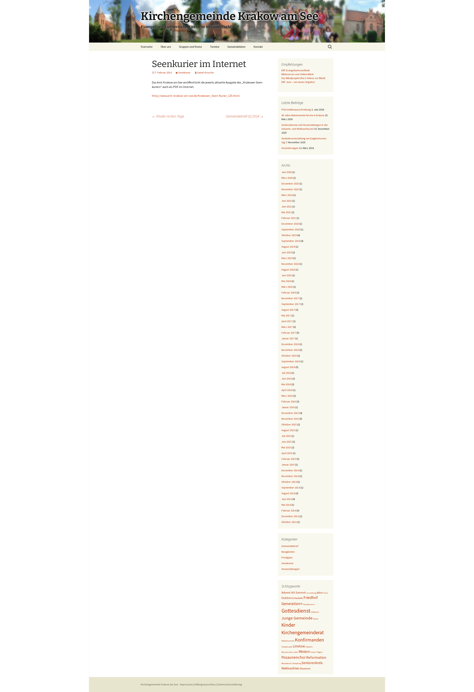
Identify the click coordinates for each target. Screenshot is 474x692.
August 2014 (288, 493)
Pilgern (320, 652)
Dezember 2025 (290, 183)
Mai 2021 (286, 212)
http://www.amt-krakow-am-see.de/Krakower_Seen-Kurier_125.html (196, 96)
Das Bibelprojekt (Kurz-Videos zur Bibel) (303, 78)
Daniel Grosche (205, 72)
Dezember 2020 (290, 223)
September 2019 (290, 241)
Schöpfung (296, 663)
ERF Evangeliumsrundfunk (295, 70)
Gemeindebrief (289, 546)
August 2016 (288, 367)
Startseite (147, 46)
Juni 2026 (286, 172)
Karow (315, 619)
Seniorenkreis (312, 663)
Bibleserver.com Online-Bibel (297, 74)
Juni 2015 (286, 441)
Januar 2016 (288, 407)
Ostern (313, 652)
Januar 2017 (288, 338)
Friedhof (310, 597)
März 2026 (287, 177)
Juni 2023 (286, 200)
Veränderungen (289, 148)
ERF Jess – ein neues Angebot (298, 82)
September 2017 (290, 304)
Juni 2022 (286, 206)
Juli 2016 (286, 372)
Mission (304, 651)
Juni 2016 (286, 378)
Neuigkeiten (288, 551)
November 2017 (290, 298)
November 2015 (290, 418)
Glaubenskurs (309, 604)
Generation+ (292, 603)
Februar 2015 (288, 459)
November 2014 (290, 476)
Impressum (186, 684)
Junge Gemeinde (297, 618)
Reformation (316, 657)
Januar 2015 (288, 464)
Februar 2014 (288, 510)
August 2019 (288, 246)
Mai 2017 (286, 315)
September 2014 (290, 487)
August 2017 (288, 309)
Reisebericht (286, 663)
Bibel (320, 592)
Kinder (288, 625)
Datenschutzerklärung (230, 684)
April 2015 (286, 453)
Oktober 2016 (289, 355)
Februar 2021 (288, 218)
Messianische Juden (289, 652)
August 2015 (288, 430)
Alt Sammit (298, 592)
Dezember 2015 (290, 413)
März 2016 (287, 395)
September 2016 (290, 361)
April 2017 (286, 321)
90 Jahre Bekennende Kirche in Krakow (302, 115)
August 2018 (288, 269)
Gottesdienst (295, 610)
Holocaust (315, 612)
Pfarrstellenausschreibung (296, 109)
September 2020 (290, 229)
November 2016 (290, 350)
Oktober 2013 (289, 522)
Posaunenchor (293, 657)
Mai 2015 (286, 447)
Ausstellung (311, 593)
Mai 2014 (286, 504)
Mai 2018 (286, 281)
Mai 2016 (286, 384)
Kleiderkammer (287, 641)
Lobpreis (309, 647)
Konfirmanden (309, 640)
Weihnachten (290, 668)
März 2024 (287, 195)
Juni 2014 (286, 499)
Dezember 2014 (290, 470)
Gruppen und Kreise (190, 46)
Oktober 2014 (289, 481)
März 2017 (287, 327)
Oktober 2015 (289, 424)
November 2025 (290, 189)
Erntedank (297, 598)
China (325, 593)
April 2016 (286, 390)
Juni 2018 (286, 275)
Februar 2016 (288, 401)
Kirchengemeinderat (302, 632)
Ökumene (305, 668)
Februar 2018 (288, 292)
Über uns (166, 46)
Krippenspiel (286, 647)
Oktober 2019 (289, 235)
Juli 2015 (286, 436)
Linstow (299, 646)
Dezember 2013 (290, 516)
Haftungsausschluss (205, 684)
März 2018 (287, 286)
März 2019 (287, 258)
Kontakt (258, 46)
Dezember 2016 (290, 344)
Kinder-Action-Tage (168, 116)
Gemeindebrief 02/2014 (245, 116)
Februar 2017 (288, 332)
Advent (286, 592)
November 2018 (290, 264)
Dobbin (286, 598)
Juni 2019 (286, 252)
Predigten (287, 557)
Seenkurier (184, 72)
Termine (214, 46)
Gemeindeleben (236, 46)
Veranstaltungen (290, 569)
